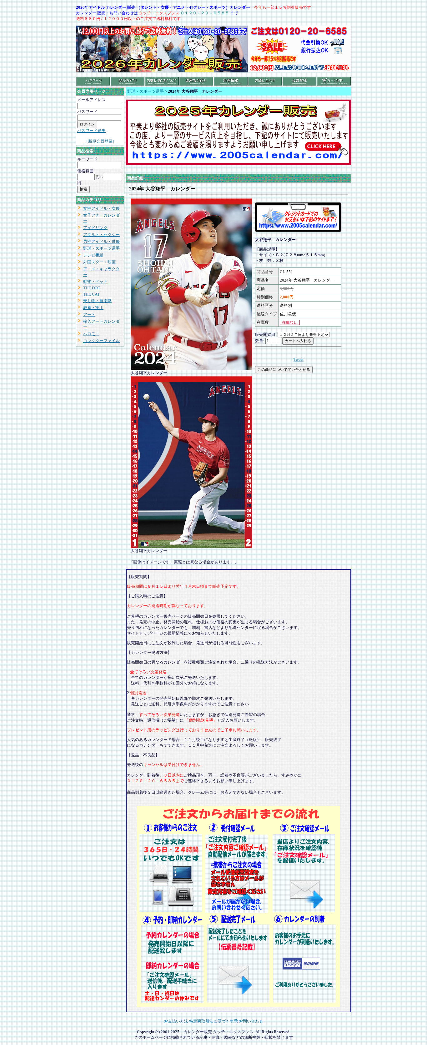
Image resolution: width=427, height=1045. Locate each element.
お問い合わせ (251, 1021)
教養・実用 (93, 307)
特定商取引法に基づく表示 (213, 1021)
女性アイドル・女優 (101, 208)
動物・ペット (95, 281)
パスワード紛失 (91, 130)
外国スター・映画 (99, 262)
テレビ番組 (93, 255)
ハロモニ (91, 333)
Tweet (299, 359)
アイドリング (95, 227)
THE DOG (91, 288)
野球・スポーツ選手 (101, 248)
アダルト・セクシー (101, 234)
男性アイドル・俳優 (101, 241)
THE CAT (91, 294)
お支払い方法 (176, 1021)
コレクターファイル (101, 340)
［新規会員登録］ (100, 141)
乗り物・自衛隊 (97, 300)
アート (89, 314)
